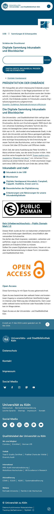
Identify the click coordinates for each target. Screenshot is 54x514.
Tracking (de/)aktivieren (12, 510)
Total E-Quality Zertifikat (12, 454)
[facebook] (12, 387)
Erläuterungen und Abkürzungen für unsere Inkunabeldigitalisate (26, 194)
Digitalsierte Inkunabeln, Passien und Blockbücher (23, 69)
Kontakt (7, 360)
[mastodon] (26, 387)
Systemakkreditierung (34, 481)
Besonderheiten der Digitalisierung (22, 188)
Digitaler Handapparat (17, 78)
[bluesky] (5, 387)
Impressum (9, 371)
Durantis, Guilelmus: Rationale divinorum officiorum (24, 104)
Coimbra (6, 444)
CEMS (5, 481)
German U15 (27, 444)
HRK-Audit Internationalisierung (15, 468)
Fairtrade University (10, 491)
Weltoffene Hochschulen (13, 470)
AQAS (20, 481)
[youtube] (33, 387)
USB (5, 34)
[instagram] (19, 387)
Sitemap (21, 411)
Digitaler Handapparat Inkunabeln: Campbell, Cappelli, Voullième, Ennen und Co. (27, 182)
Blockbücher (12, 177)
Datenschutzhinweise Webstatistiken (18, 507)
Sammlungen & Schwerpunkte (24, 34)
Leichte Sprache (9, 411)
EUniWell (16, 444)
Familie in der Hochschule (31, 491)
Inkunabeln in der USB (16, 172)
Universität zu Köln (19, 5)
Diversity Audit (8, 457)
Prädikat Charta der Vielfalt (35, 454)
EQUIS (12, 481)
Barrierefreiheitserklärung (25, 408)
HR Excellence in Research (36, 470)
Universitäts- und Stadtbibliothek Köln (24, 7)
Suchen (47, 60)
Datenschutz (10, 350)
